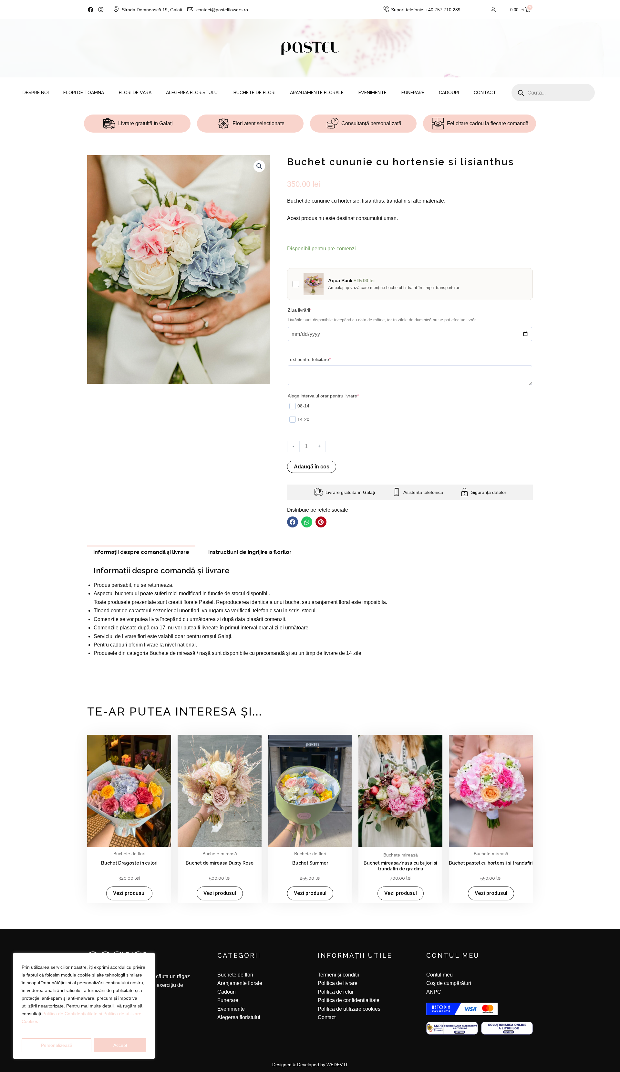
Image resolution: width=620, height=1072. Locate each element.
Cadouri (449, 92)
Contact (485, 92)
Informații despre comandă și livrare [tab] (141, 552)
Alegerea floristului (192, 92)
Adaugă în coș (311, 466)
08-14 (303, 405)
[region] (84, 1006)
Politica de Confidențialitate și (72, 1013)
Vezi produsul (129, 893)
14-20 (303, 419)
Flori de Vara (135, 92)
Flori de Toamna (83, 92)
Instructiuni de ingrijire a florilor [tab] (250, 552)
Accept (120, 1045)
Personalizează (56, 1045)
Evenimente (372, 92)
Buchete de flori (254, 92)
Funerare (412, 92)
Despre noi (36, 92)
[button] (259, 166)
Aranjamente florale (317, 92)
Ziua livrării (310, 310)
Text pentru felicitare (319, 359)
